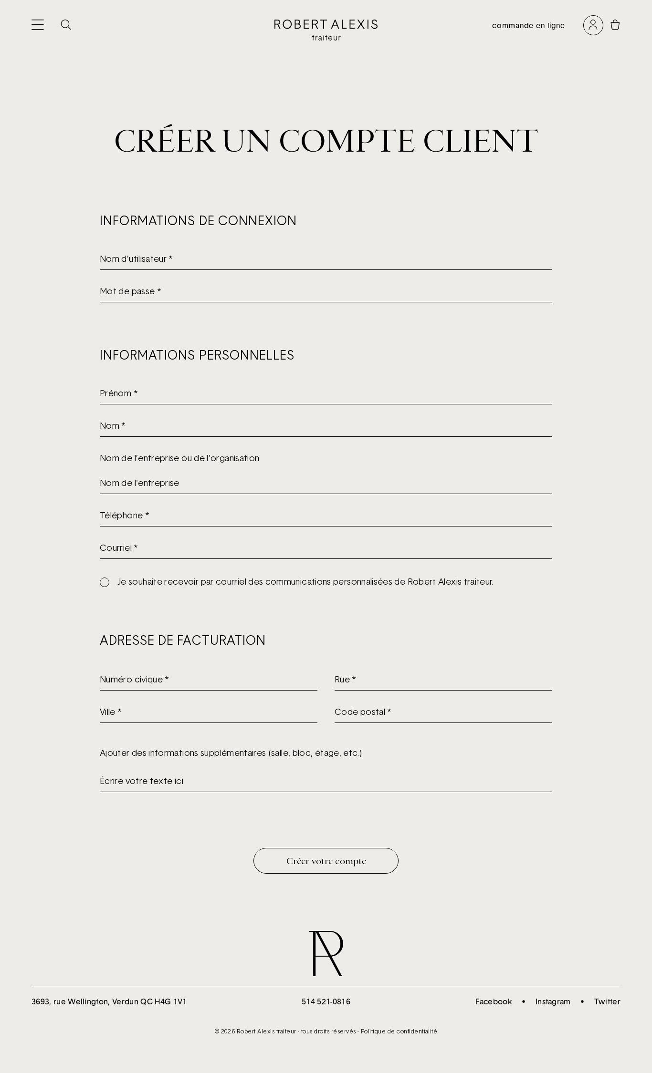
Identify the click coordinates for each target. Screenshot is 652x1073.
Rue (345, 679)
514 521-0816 (326, 1001)
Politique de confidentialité (399, 1031)
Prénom (118, 393)
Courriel (119, 548)
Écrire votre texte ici (141, 781)
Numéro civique (134, 679)
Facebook (493, 1001)
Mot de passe (130, 291)
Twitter (607, 1001)
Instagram (553, 1001)
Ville (111, 712)
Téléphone (124, 515)
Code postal (363, 712)
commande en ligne (528, 25)
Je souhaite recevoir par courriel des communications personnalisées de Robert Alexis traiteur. (305, 582)
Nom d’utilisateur (136, 259)
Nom (113, 426)
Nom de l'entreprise (139, 483)
